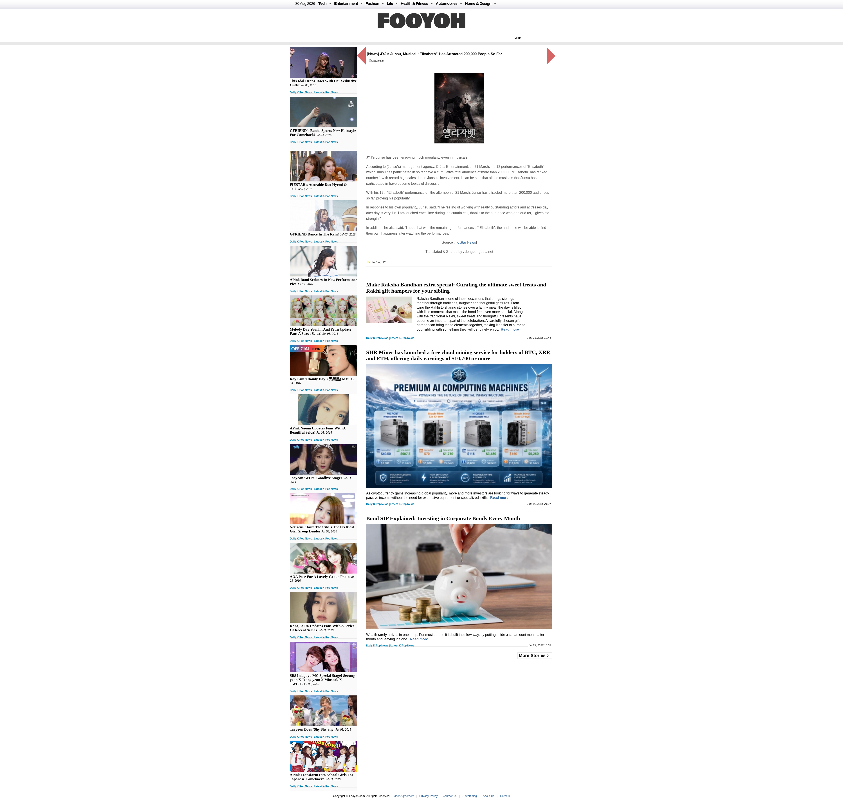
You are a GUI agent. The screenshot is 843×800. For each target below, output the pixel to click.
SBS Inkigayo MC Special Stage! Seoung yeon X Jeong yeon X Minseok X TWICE (322, 679)
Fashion (372, 3)
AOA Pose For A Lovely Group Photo (320, 577)
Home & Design (478, 3)
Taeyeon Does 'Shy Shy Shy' (312, 729)
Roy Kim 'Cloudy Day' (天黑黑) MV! (319, 379)
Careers (505, 796)
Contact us (450, 796)
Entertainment (346, 3)
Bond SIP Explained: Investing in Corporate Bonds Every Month (443, 518)
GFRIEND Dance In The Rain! (314, 234)
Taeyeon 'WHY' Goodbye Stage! (316, 478)
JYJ (384, 262)
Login (518, 37)
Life (390, 3)
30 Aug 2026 (305, 3)
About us (488, 796)
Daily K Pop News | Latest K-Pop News (314, 92)
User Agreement (404, 796)
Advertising (470, 796)
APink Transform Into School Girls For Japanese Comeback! (321, 777)
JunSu (376, 262)
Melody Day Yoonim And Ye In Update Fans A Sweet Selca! (320, 331)
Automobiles (446, 3)
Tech (322, 3)
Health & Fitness (414, 3)
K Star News (466, 242)
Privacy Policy (428, 796)
